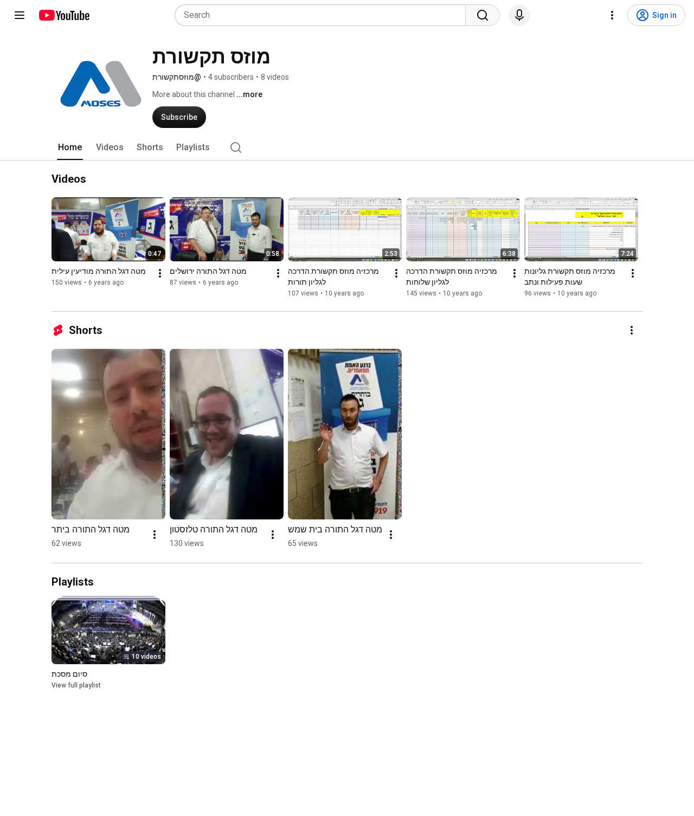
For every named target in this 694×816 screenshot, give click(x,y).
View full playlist (76, 685)
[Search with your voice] (519, 15)
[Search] (482, 15)
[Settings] (612, 15)
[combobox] (323, 15)
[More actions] (160, 273)
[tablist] (347, 147)
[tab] (70, 147)
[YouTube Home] (63, 15)
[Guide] (19, 15)
